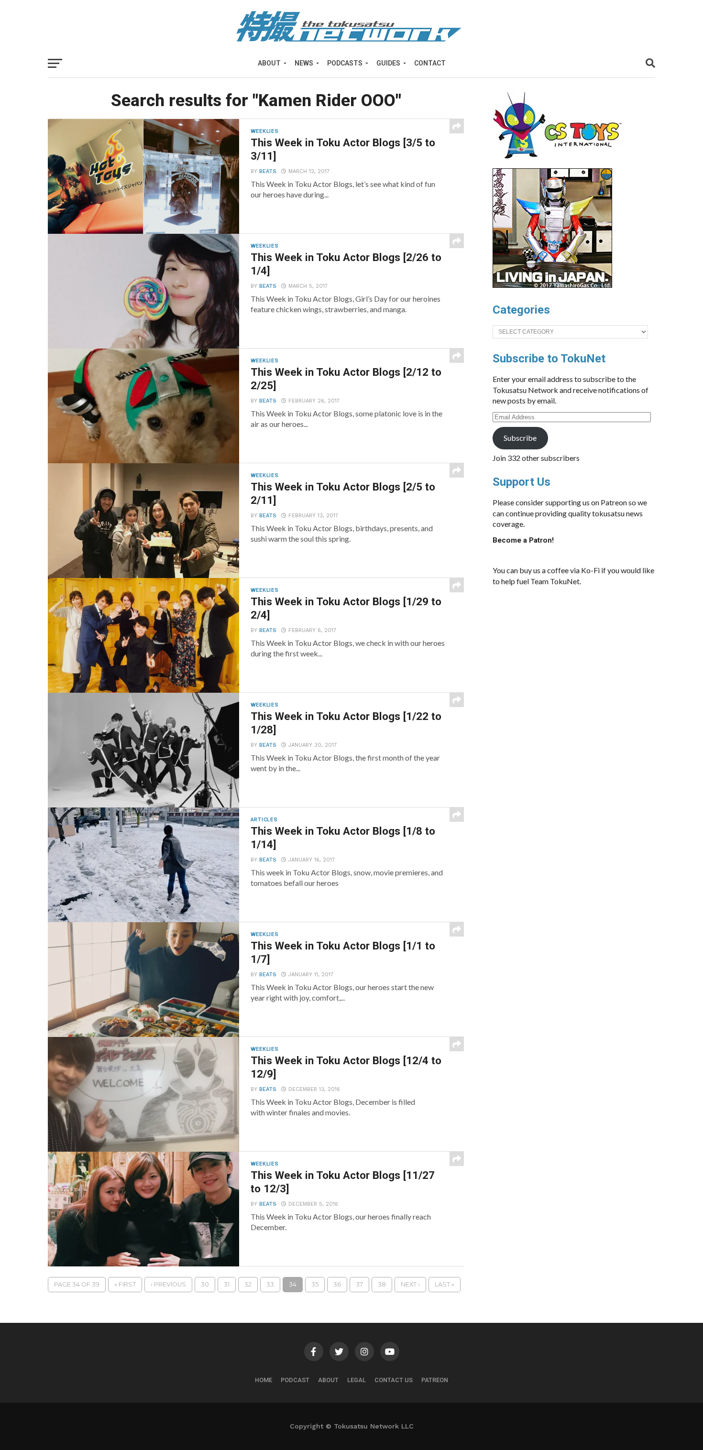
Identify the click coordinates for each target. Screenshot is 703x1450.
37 (359, 1284)
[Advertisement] (583, 665)
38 (382, 1284)
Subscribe (520, 437)
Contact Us (393, 1380)
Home (263, 1380)
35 (315, 1284)
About (269, 63)
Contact (430, 63)
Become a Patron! (523, 540)
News (304, 63)
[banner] (552, 285)
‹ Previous (168, 1284)
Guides (388, 63)
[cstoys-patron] (561, 163)
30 (205, 1284)
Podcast (295, 1380)
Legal (356, 1380)
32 (248, 1284)
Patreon (434, 1380)
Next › (410, 1284)
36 (337, 1284)
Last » (444, 1284)
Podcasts (344, 63)
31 (227, 1284)
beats (267, 171)
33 (270, 1284)
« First (125, 1284)
